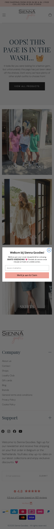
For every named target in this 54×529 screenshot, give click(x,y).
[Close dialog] (49, 250)
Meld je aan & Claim (27, 275)
